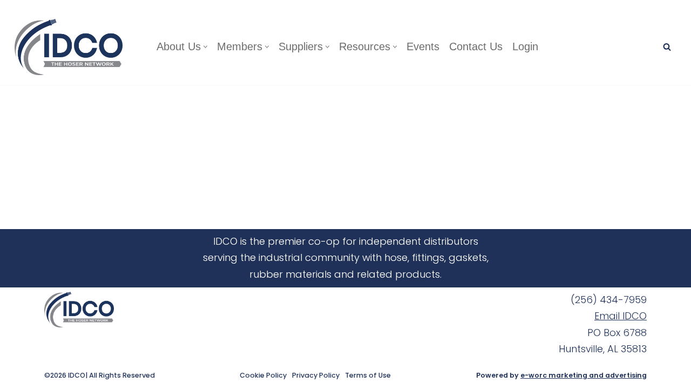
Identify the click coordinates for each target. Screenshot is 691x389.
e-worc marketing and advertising (583, 375)
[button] (205, 47)
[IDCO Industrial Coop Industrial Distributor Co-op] (71, 47)
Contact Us (476, 46)
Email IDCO (620, 316)
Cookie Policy (263, 375)
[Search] (667, 47)
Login (525, 46)
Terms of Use (368, 375)
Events (423, 46)
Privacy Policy (316, 375)
